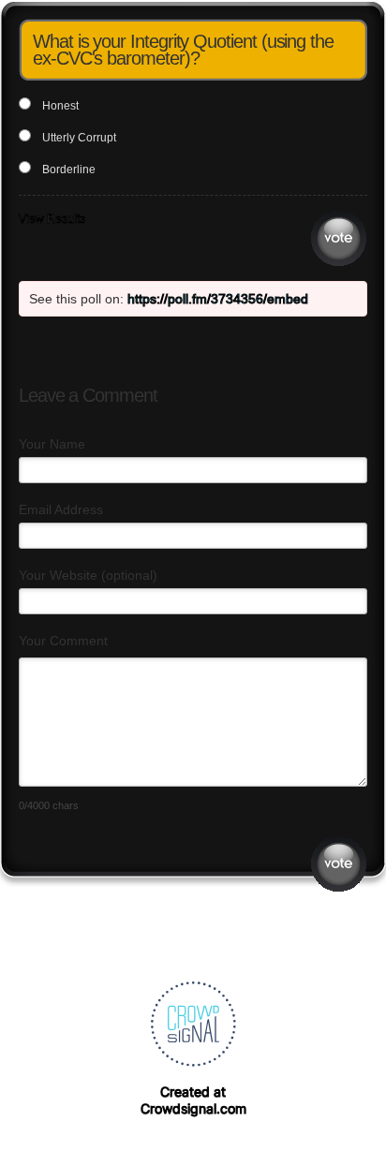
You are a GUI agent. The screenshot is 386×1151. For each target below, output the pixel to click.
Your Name (52, 443)
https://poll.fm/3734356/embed (217, 298)
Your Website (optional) (88, 575)
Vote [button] (338, 238)
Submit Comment (338, 864)
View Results (52, 219)
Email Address (61, 509)
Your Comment (63, 640)
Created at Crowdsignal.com (193, 1100)
